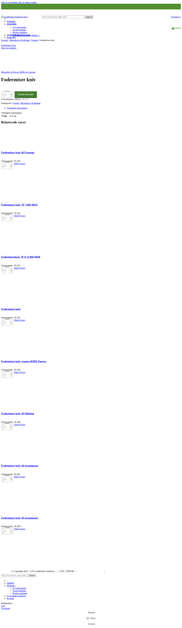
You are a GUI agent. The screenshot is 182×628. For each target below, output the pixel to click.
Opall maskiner (19, 30)
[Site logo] (14, 17)
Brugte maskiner (20, 32)
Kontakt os (176, 17)
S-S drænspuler (19, 27)
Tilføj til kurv (26, 94)
